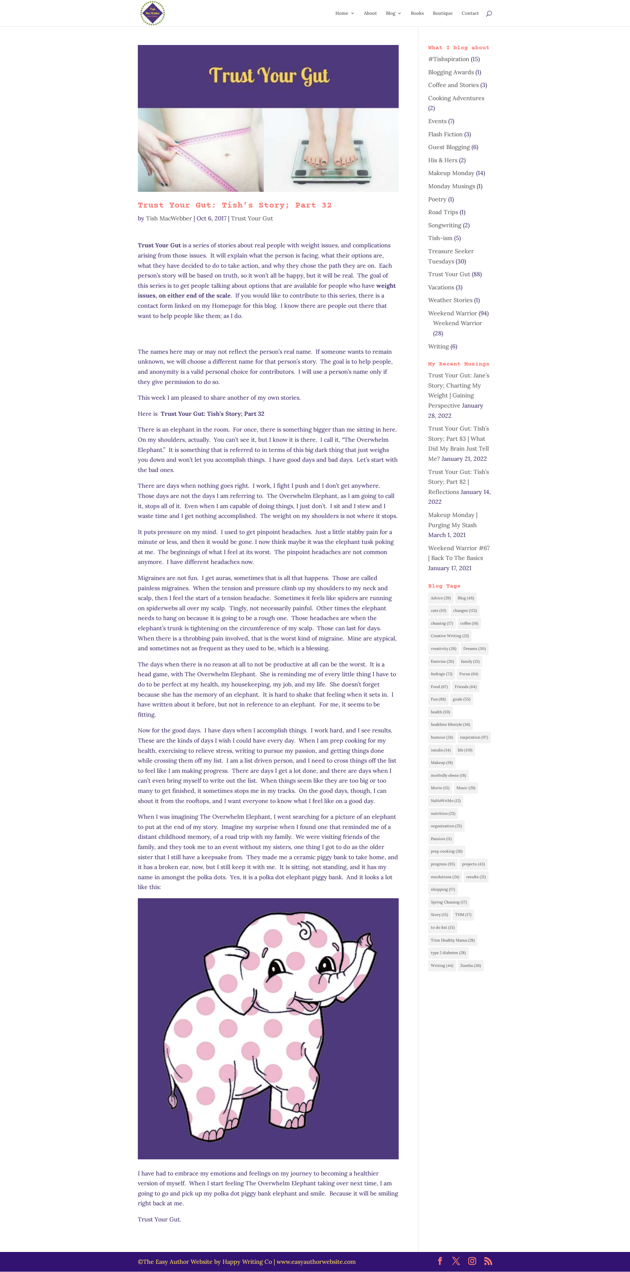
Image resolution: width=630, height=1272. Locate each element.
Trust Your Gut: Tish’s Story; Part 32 (235, 206)
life (465, 750)
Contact (470, 13)
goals (462, 699)
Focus (468, 673)
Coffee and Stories (453, 85)
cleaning (442, 623)
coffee (469, 623)
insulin (441, 750)
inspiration (474, 737)
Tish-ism (440, 238)
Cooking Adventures (456, 98)
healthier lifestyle (450, 724)
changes (465, 610)
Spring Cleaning (449, 902)
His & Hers (442, 160)
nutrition (443, 813)
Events (437, 121)
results (476, 876)
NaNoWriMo (446, 800)
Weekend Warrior (452, 313)
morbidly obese (448, 775)
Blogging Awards (451, 72)
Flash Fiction (445, 134)
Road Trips (443, 212)
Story (439, 914)
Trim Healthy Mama (453, 940)
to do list (443, 927)
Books (417, 13)
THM (463, 914)
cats (438, 610)
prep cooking (447, 851)
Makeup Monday (451, 173)
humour (442, 737)
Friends (466, 686)
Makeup (442, 762)
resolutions (445, 876)
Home (341, 13)
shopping (443, 889)
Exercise (442, 661)
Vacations (441, 287)
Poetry (437, 199)
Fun (438, 699)
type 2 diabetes (448, 952)
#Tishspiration (448, 59)
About (370, 13)
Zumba (470, 965)
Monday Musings (451, 186)
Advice (441, 597)
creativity (443, 648)
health (440, 711)
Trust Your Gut (252, 218)
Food (439, 686)
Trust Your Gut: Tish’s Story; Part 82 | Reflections (458, 482)
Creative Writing (450, 635)
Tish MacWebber (169, 218)
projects (473, 863)
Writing (438, 346)
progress (443, 863)
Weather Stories (450, 300)
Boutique (443, 13)
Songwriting (444, 225)
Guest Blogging (449, 147)
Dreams (474, 648)
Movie (440, 787)
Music (465, 787)
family (470, 661)
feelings (441, 673)
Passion (441, 838)
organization (446, 825)
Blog (390, 13)
